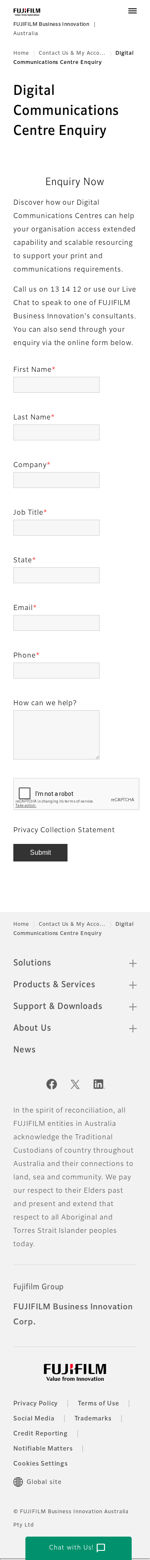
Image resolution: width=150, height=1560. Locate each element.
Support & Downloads (57, 1006)
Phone (24, 656)
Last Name (32, 417)
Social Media (34, 1419)
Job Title (28, 513)
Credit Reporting (40, 1434)
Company (30, 465)
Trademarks (93, 1419)
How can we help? (45, 703)
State (22, 560)
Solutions (32, 963)
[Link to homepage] (26, 12)
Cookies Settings (40, 1464)
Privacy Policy (35, 1404)
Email (23, 608)
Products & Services (54, 985)
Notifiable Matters (43, 1449)
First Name (32, 370)
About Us (32, 1028)
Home (21, 53)
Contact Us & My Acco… (72, 53)
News (24, 1050)
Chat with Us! (77, 1548)
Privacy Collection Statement (64, 830)
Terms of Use (98, 1404)
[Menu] (132, 11)
